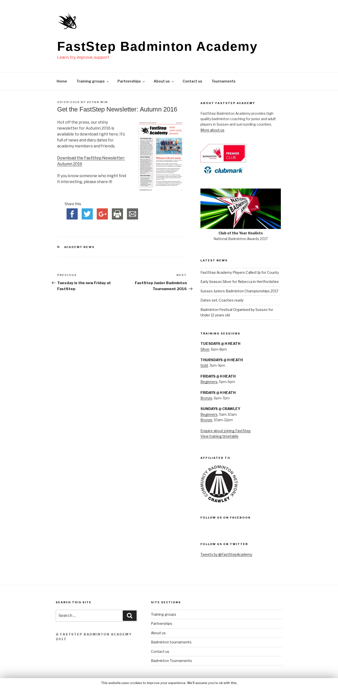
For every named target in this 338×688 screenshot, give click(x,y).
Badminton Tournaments (171, 661)
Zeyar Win (97, 102)
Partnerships (129, 81)
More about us (212, 130)
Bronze (206, 398)
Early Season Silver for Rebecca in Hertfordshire (239, 281)
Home (62, 81)
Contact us (192, 81)
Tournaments (224, 81)
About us (162, 81)
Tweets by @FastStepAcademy (226, 554)
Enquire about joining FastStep (225, 431)
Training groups (90, 81)
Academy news (79, 247)
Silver (204, 349)
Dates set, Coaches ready (221, 300)
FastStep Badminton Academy (157, 46)
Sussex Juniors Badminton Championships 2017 (239, 291)
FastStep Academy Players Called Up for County (239, 272)
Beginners (208, 382)
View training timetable (219, 436)
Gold (204, 365)
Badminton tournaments (171, 642)
